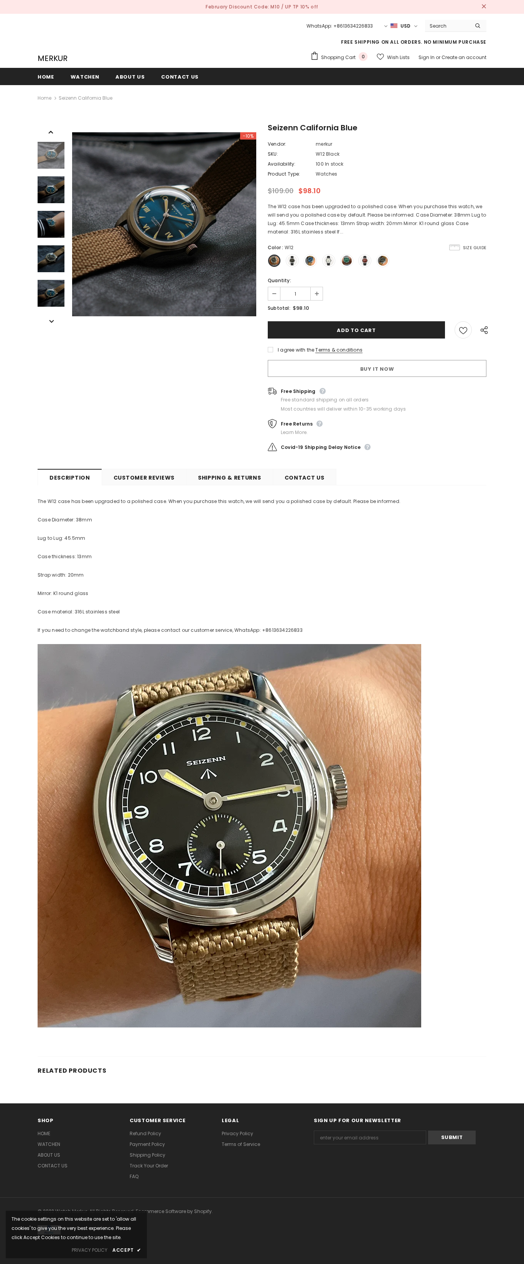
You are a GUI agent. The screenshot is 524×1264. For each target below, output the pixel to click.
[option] (164, 224)
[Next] (51, 321)
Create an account (464, 57)
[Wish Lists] (463, 330)
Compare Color (231, 306)
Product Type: (284, 174)
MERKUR (53, 58)
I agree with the (296, 350)
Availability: (282, 164)
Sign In (427, 57)
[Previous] (51, 131)
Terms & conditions (339, 350)
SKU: (273, 154)
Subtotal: (279, 308)
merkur (324, 144)
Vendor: (277, 144)
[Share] (482, 329)
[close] (484, 7)
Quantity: (279, 280)
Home (44, 98)
